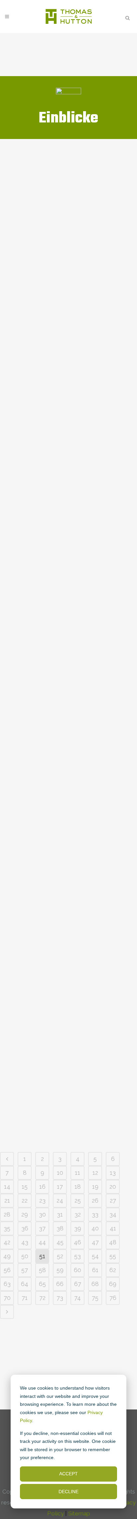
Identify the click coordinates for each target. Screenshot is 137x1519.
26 (95, 1200)
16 (42, 1186)
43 (24, 1242)
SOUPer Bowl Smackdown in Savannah (67, 267)
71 (25, 1297)
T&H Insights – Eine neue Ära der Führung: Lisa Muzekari (68, 1124)
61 (95, 1269)
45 (60, 1242)
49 (7, 1256)
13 (113, 1172)
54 (95, 1256)
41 (113, 1228)
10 (60, 1172)
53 (77, 1256)
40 (95, 1228)
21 (7, 1200)
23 (42, 1200)
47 (95, 1242)
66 (60, 1283)
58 (42, 1269)
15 (25, 1186)
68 (95, 1283)
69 (112, 1283)
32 (77, 1214)
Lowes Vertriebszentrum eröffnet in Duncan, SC (64, 226)
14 (7, 1186)
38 (60, 1228)
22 (25, 1200)
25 (77, 1200)
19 (95, 1186)
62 (112, 1269)
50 (24, 1256)
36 (24, 1228)
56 (7, 1269)
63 (7, 1283)
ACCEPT (68, 1473)
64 (24, 1283)
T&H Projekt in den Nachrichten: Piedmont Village (59, 468)
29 (24, 1214)
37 (42, 1228)
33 (95, 1214)
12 (95, 1172)
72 (42, 1297)
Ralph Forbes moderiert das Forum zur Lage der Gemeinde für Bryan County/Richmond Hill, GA (68, 177)
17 (60, 1186)
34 (112, 1214)
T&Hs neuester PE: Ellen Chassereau (62, 349)
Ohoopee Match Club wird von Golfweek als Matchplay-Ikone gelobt (64, 517)
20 (112, 1186)
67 (77, 1283)
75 (95, 1297)
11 (77, 1172)
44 (42, 1242)
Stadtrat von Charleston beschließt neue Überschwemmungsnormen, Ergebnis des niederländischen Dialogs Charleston (67, 407)
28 (7, 1214)
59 (60, 1269)
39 (77, 1228)
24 (60, 1200)
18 (77, 1186)
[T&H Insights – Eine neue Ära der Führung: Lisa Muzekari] (68, 863)
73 (60, 1297)
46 (77, 1242)
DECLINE (68, 1491)
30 (42, 1214)
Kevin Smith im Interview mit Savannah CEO (68, 308)
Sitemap (79, 1513)
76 (112, 1297)
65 (42, 1283)
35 (7, 1228)
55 (112, 1256)
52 (60, 1256)
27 (113, 1200)
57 (24, 1269)
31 (60, 1214)
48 (112, 1242)
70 (7, 1297)
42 (7, 1242)
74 (77, 1297)
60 (77, 1269)
